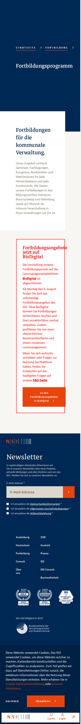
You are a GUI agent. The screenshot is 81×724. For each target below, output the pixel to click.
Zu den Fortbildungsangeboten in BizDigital (44, 397)
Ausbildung (22, 537)
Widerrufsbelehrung (40, 513)
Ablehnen (12, 701)
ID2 (42, 561)
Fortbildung (56, 47)
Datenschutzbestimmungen (45, 504)
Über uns (18, 571)
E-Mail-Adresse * (15, 483)
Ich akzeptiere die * (36, 504)
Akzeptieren (43, 701)
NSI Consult (47, 569)
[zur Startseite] (19, 716)
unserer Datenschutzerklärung (25, 684)
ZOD (43, 537)
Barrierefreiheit (49, 577)
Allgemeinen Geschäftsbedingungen (49, 508)
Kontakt (45, 545)
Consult (20, 561)
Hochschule (22, 545)
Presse (44, 553)
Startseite (26, 47)
